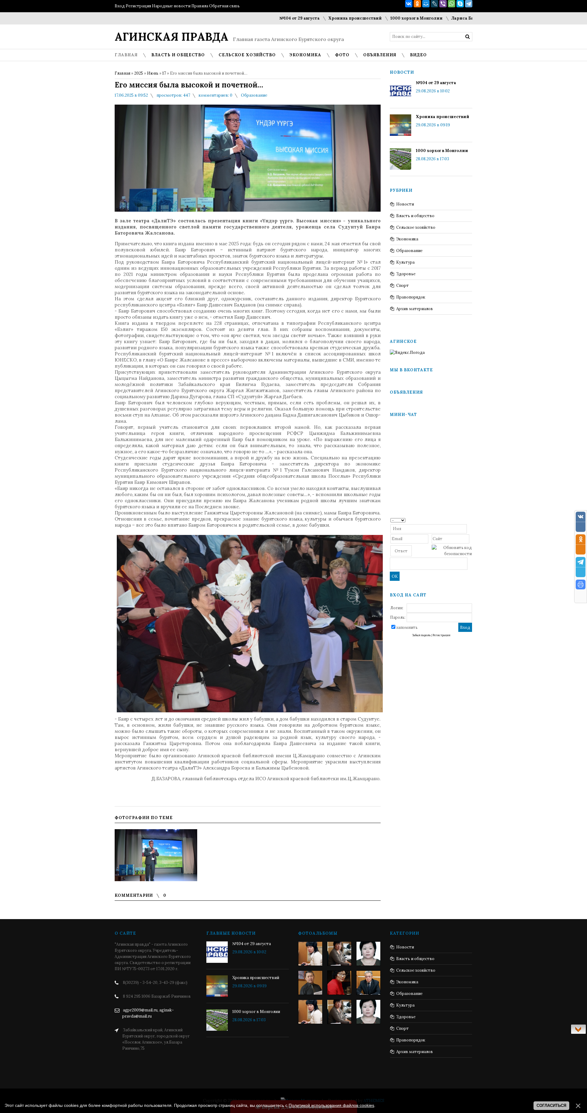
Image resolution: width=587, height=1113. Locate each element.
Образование (254, 95)
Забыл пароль (421, 635)
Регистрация (138, 6)
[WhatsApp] (451, 3)
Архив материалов (414, 308)
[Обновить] (470, 519)
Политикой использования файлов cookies (331, 1105)
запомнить (407, 627)
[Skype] (460, 3)
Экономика (407, 239)
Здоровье (405, 273)
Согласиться (551, 1105)
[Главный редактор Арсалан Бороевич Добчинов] (368, 982)
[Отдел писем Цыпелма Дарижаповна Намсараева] (368, 953)
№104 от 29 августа (254, 18)
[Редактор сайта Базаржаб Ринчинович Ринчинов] (310, 982)
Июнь (152, 73)
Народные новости (171, 6)
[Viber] (443, 3)
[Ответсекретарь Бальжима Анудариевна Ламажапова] (339, 982)
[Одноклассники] (417, 3)
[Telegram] (468, 3)
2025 (138, 73)
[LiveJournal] (434, 3)
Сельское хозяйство (415, 227)
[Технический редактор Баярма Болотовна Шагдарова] (310, 953)
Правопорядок (410, 297)
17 (164, 73)
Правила (199, 6)
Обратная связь (224, 6)
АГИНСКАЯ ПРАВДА (171, 37)
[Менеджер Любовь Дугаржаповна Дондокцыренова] (339, 953)
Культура (405, 262)
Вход (120, 6)
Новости (405, 204)
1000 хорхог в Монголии (371, 18)
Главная (122, 73)
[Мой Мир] (426, 3)
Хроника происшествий (310, 18)
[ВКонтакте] (408, 3)
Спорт (402, 285)
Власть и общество (415, 215)
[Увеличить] (156, 855)
